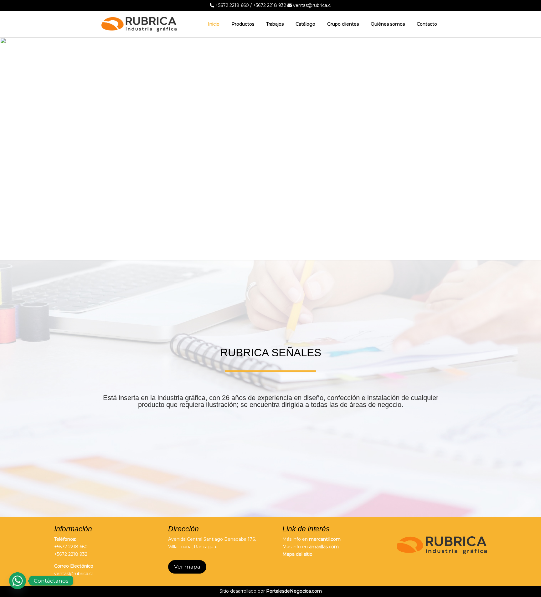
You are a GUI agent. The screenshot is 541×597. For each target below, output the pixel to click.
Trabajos (275, 24)
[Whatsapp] (17, 580)
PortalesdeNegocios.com (294, 591)
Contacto (427, 24)
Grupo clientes (343, 24)
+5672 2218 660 (231, 5)
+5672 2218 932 (269, 5)
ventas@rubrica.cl (312, 5)
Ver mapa (187, 567)
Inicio (213, 24)
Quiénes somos (388, 24)
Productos (242, 24)
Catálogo (305, 24)
